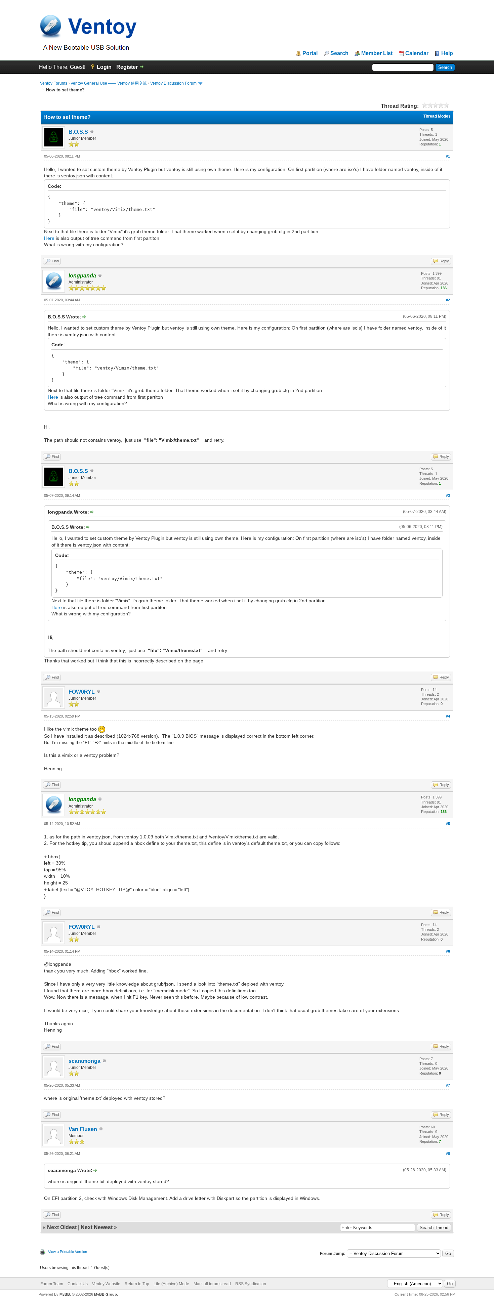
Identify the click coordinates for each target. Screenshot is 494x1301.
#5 (448, 824)
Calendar (416, 53)
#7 (448, 1085)
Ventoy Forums (53, 83)
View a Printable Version (67, 1252)
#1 (448, 156)
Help (447, 53)
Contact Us (78, 1284)
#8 (448, 1154)
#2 (448, 300)
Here (49, 238)
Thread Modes (437, 116)
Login (104, 67)
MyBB (64, 1294)
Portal (310, 53)
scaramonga (84, 1061)
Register (127, 67)
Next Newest (97, 1227)
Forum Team (51, 1284)
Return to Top (137, 1284)
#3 (448, 495)
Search (339, 53)
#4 (448, 716)
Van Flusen (83, 1129)
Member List (377, 53)
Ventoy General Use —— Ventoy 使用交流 (109, 83)
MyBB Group (105, 1294)
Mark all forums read (212, 1284)
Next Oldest (62, 1227)
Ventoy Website (106, 1284)
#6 (448, 951)
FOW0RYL (82, 692)
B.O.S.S (78, 132)
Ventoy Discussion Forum (173, 83)
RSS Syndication (250, 1284)
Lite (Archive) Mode (171, 1284)
